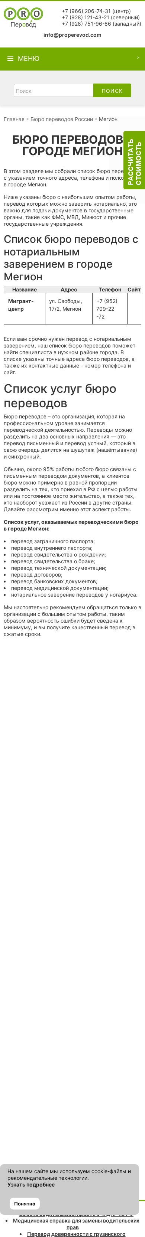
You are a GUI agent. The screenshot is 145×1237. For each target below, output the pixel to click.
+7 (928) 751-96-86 (86, 23)
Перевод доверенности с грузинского (76, 1234)
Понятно (24, 1204)
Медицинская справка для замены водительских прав (76, 1223)
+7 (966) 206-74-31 (86, 11)
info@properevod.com (73, 35)
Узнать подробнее (31, 1184)
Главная (14, 119)
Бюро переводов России (61, 119)
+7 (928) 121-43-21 (85, 17)
